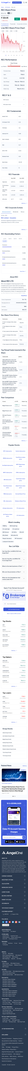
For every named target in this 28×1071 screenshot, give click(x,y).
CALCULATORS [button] (5, 883)
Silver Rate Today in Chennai (9, 994)
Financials (12, 24)
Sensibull (4, 943)
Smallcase (10, 943)
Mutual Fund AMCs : (7, 1006)
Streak (15, 943)
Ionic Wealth (13, 931)
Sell (24, 19)
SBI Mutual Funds (19, 1008)
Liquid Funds (13, 1018)
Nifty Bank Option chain (18, 971)
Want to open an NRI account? (14, 613)
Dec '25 (15, 238)
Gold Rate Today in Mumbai (9, 979)
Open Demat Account (17, 2)
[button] (14, 552)
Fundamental (4, 24)
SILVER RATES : (5, 989)
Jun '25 (4, 238)
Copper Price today (7, 1000)
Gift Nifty (14, 532)
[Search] (24, 2)
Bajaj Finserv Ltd (6, 410)
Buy (17, 19)
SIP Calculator (18, 538)
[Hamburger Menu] (26, 2)
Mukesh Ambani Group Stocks (9, 749)
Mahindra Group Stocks (8, 745)
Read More (24, 295)
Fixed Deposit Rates (13, 938)
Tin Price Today (17, 1004)
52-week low (16, 529)
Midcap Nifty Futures (8, 965)
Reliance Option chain (8, 974)
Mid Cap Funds (12, 1021)
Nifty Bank (5, 535)
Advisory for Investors (7, 1054)
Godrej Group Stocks (7, 742)
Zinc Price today (6, 1002)
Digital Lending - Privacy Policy (9, 1049)
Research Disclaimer (7, 1038)
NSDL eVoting (13, 1056)
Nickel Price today (16, 1002)
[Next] (24, 782)
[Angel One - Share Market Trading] (6, 2)
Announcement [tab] (6, 211)
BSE (11, 13)
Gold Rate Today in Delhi (8, 981)
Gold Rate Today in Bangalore (9, 986)
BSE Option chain (19, 974)
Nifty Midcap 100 (6, 957)
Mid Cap (3, 15)
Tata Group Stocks (7, 752)
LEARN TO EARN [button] (6, 892)
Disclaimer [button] (5, 1034)
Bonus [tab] (22, 211)
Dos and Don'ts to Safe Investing (9, 1040)
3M (14, 55)
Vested (20, 943)
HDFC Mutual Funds (17, 1010)
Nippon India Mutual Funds (9, 1013)
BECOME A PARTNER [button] (7, 895)
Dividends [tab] (15, 211)
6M (16, 55)
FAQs (3, 1047)
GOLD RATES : (5, 977)
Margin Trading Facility (16, 937)
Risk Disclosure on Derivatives (9, 1058)
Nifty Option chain (7, 971)
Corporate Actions (22, 24)
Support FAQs (15, 914)
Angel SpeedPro (6, 937)
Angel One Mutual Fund (8, 1008)
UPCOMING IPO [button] (5, 903)
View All (25, 765)
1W (8, 55)
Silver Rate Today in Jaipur (9, 996)
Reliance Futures (18, 965)
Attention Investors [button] (8, 1028)
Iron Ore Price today (7, 1004)
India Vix (13, 958)
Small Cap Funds (6, 1020)
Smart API (5, 938)
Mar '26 (20, 238)
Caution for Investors (7, 1061)
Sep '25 (10, 238)
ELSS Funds (5, 1018)
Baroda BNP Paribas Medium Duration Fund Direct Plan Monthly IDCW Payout (9, 383)
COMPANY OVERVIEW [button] (7, 876)
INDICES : (4, 951)
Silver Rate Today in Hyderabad (10, 990)
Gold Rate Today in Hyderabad (10, 984)
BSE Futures (6, 966)
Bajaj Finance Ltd (7, 405)
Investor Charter (19, 1051)
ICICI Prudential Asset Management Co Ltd (7, 421)
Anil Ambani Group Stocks (8, 736)
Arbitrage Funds (16, 1020)
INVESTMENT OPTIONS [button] (7, 879)
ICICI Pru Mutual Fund (7, 1012)
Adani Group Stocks (7, 732)
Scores (20, 1040)
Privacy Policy (15, 1047)
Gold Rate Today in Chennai (9, 982)
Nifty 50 (22, 532)
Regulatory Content (17, 1038)
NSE (9, 13)
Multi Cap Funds (21, 1021)
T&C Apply (8, 1047)
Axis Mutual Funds (7, 1010)
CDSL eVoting (5, 1056)
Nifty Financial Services (8, 955)
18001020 (6, 914)
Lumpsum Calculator (8, 541)
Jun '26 (4, 241)
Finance (7, 15)
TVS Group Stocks (7, 755)
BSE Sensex (6, 532)
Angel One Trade (14, 935)
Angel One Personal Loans (8, 1051)
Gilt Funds (5, 1021)
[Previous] (3, 782)
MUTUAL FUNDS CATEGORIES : (9, 1016)
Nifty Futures (6, 963)
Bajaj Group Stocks (7, 739)
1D (5, 55)
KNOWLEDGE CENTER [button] (7, 887)
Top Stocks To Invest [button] (7, 908)
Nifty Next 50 (14, 535)
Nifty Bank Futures (15, 963)
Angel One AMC (6, 931)
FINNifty (5, 525)
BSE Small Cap (13, 525)
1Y (19, 55)
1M (11, 55)
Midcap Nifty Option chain (9, 973)
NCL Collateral (16, 1054)
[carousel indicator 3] (15, 796)
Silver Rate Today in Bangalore (10, 992)
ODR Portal (20, 1056)
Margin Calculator (7, 538)
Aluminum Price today (18, 1000)
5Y (22, 55)
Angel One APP (6, 935)
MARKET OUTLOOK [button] (6, 899)
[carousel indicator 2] (14, 796)
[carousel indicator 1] (12, 796)
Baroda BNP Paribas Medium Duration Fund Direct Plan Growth (9, 377)
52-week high (6, 529)
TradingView (5, 944)
